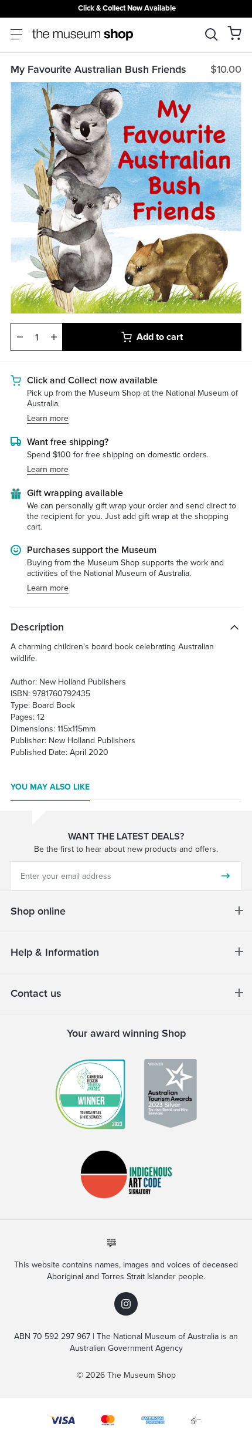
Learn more (48, 419)
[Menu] (16, 34)
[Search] (211, 34)
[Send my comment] (225, 876)
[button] (234, 33)
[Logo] (82, 35)
